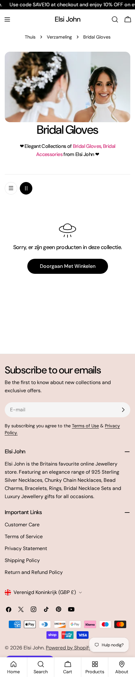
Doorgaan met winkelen (67, 266)
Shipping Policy (22, 560)
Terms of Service (24, 536)
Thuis (30, 37)
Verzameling (59, 37)
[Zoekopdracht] (115, 19)
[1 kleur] (11, 188)
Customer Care (22, 524)
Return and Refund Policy (34, 572)
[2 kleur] (26, 188)
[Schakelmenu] (7, 19)
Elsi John (68, 19)
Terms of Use (85, 426)
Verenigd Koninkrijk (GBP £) (45, 592)
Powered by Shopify (68, 647)
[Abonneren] (123, 409)
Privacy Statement (26, 548)
